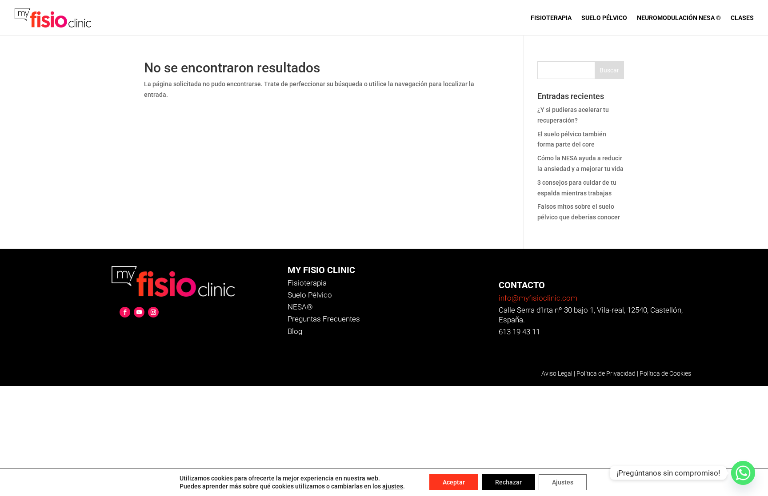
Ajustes (562, 482)
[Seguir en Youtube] (139, 312)
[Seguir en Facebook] (125, 312)
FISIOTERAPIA (551, 18)
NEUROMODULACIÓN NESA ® (679, 18)
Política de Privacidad (606, 373)
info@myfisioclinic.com (538, 298)
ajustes (392, 486)
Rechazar (508, 482)
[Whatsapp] (743, 473)
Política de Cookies (665, 373)
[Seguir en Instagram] (153, 312)
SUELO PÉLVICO (604, 18)
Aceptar (454, 482)
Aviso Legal (556, 373)
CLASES (742, 18)
